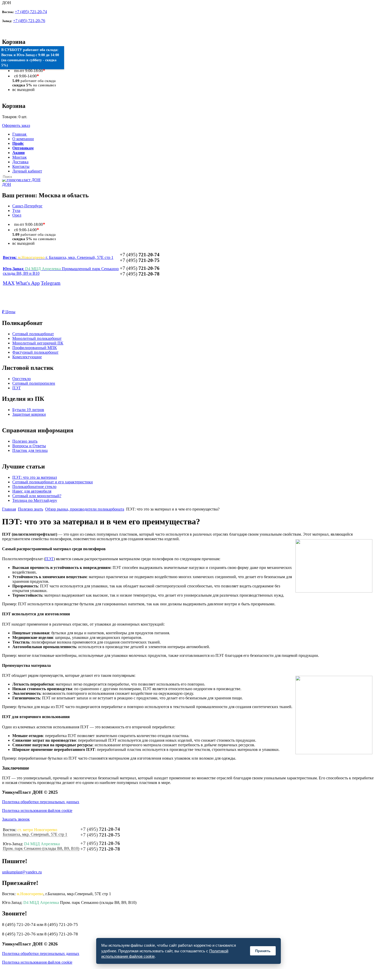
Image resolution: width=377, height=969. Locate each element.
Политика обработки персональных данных (40, 802)
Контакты (20, 166)
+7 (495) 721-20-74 (31, 11)
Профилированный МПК (34, 347)
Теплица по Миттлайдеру (34, 500)
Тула (16, 210)
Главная (9, 509)
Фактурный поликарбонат (35, 352)
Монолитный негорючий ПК (37, 343)
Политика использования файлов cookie (37, 810)
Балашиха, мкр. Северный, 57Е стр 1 (35, 834)
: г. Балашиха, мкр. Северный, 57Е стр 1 (58, 257)
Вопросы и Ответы (29, 446)
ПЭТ (16, 388)
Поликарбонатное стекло (34, 486)
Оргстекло (21, 378)
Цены (8, 312)
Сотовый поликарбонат (33, 334)
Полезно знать (24, 441)
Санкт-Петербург (27, 206)
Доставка (20, 162)
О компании (23, 139)
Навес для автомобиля (31, 491)
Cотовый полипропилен (33, 383)
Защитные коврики (29, 414)
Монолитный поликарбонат (37, 338)
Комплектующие (27, 357)
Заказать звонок (16, 819)
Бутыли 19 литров (28, 409)
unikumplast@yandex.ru (22, 872)
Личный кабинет (27, 171)
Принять (263, 951)
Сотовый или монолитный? (36, 496)
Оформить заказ (16, 125)
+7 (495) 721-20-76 (29, 20)
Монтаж (19, 157)
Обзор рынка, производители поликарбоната (84, 509)
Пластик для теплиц (30, 450)
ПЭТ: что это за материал (34, 477)
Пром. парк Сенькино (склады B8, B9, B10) (41, 848)
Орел (16, 215)
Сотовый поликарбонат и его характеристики (52, 482)
